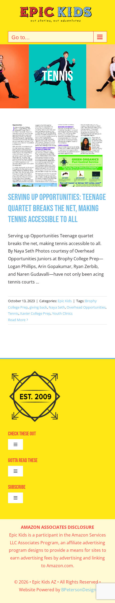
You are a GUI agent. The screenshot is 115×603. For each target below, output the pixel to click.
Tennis (13, 313)
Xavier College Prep (35, 313)
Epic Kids (65, 300)
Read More (16, 319)
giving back (38, 307)
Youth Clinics (62, 313)
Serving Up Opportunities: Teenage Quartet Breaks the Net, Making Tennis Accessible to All (57, 208)
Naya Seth (57, 307)
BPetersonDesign (78, 590)
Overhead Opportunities (86, 307)
